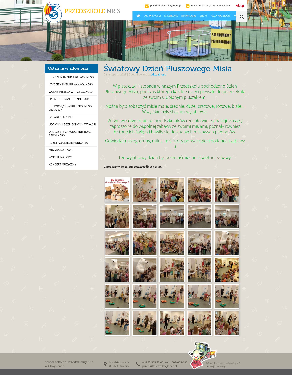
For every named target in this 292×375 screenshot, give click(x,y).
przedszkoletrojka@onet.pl (165, 5)
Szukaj (242, 16)
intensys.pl (221, 366)
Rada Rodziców (220, 15)
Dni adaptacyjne (60, 117)
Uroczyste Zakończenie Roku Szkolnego (70, 133)
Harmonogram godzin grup (69, 99)
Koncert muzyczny (62, 164)
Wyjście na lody (60, 157)
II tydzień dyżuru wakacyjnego (71, 77)
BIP (240, 5)
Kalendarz (171, 15)
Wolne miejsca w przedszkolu (71, 92)
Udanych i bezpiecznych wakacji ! (73, 124)
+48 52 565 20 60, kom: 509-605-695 (210, 5)
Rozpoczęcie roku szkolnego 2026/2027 (70, 108)
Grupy (203, 15)
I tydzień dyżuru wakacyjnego (71, 84)
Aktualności (152, 15)
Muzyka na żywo (60, 150)
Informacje (188, 15)
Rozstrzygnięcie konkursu (68, 143)
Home (138, 15)
